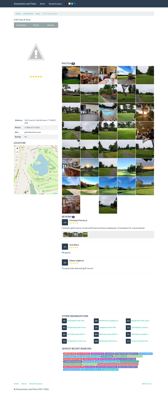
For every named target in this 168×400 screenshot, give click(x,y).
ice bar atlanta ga (106, 356)
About (42, 4)
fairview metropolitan (108, 359)
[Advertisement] (36, 98)
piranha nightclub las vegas (73, 359)
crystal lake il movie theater (73, 361)
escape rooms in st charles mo (91, 369)
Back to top (146, 383)
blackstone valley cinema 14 (128, 367)
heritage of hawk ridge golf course (126, 353)
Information (21, 25)
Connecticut (28, 13)
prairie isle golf (88, 361)
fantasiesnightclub (146, 353)
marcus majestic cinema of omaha (88, 356)
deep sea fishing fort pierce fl (73, 367)
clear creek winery (83, 353)
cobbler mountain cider (91, 359)
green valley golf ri (70, 356)
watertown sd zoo (97, 353)
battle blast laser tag (135, 356)
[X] (67, 3)
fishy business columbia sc (72, 364)
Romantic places (55, 4)
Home (18, 13)
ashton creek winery (111, 361)
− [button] (17, 152)
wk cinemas (99, 361)
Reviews (50, 25)
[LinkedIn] (72, 3)
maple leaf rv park (69, 353)
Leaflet (55, 193)
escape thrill (109, 353)
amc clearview (89, 367)
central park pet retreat (71, 369)
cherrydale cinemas (89, 364)
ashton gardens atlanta (110, 369)
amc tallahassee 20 (120, 356)
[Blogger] (69, 3)
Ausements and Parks (25, 3)
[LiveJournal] (75, 3)
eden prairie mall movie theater (106, 367)
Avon (38, 13)
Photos (36, 25)
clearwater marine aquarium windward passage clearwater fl (117, 364)
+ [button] (17, 148)
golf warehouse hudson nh (129, 361)
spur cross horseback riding (126, 359)
